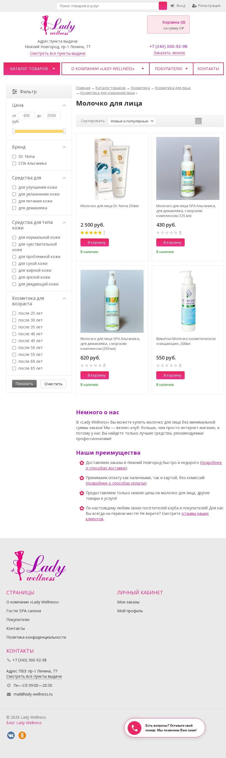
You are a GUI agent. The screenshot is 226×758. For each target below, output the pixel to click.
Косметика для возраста (28, 300)
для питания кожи (34, 201)
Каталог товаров (29, 68)
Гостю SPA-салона (23, 610)
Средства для (26, 177)
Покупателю (168, 68)
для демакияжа (32, 207)
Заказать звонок (169, 52)
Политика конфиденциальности (36, 637)
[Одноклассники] (22, 735)
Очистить (53, 383)
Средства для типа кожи (32, 224)
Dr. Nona (26, 156)
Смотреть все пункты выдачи (57, 53)
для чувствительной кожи (34, 246)
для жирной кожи (34, 270)
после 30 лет (30, 320)
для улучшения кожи (37, 187)
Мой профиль (130, 610)
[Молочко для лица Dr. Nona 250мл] (112, 168)
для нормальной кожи (38, 237)
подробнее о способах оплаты (116, 483)
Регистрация (209, 5)
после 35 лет (30, 326)
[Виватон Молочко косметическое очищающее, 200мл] (187, 301)
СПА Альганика (32, 163)
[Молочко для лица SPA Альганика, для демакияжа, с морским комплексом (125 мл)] (187, 168)
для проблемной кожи (38, 256)
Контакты (208, 68)
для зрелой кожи (33, 277)
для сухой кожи (32, 263)
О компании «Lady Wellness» (102, 68)
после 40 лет (30, 333)
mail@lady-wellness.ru (33, 694)
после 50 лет (30, 347)
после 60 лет (30, 361)
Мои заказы (128, 602)
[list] (207, 121)
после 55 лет (30, 354)
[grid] (198, 121)
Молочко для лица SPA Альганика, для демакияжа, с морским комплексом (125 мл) (186, 210)
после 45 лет (30, 340)
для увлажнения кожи (38, 194)
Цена (17, 105)
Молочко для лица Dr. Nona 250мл (109, 205)
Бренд (19, 147)
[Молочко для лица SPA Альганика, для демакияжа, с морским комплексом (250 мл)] (112, 301)
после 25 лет (30, 313)
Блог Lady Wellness (24, 722)
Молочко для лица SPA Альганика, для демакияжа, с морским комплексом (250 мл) (110, 343)
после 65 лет (30, 368)
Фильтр (28, 92)
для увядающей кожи (37, 284)
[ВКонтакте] (10, 735)
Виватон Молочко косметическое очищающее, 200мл (186, 341)
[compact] (215, 121)
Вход (181, 5)
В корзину (97, 242)
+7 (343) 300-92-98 (168, 46)
